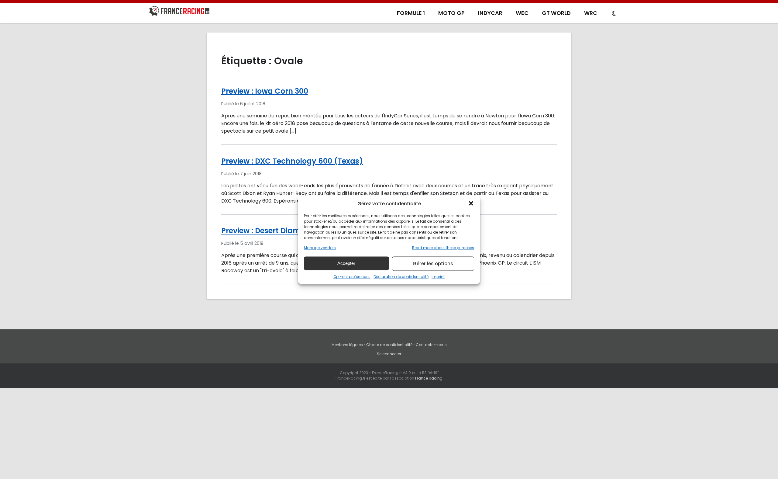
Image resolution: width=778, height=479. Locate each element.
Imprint (438, 276)
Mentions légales (347, 344)
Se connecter (389, 353)
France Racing (428, 378)
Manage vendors (320, 247)
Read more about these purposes (443, 247)
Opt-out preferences (351, 276)
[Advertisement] (389, 433)
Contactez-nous (431, 344)
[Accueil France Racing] (179, 12)
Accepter (346, 263)
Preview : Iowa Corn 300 (264, 91)
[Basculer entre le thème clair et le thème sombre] (613, 14)
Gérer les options (433, 263)
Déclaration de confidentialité (401, 276)
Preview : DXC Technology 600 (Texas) (292, 161)
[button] (471, 203)
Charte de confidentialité (389, 344)
